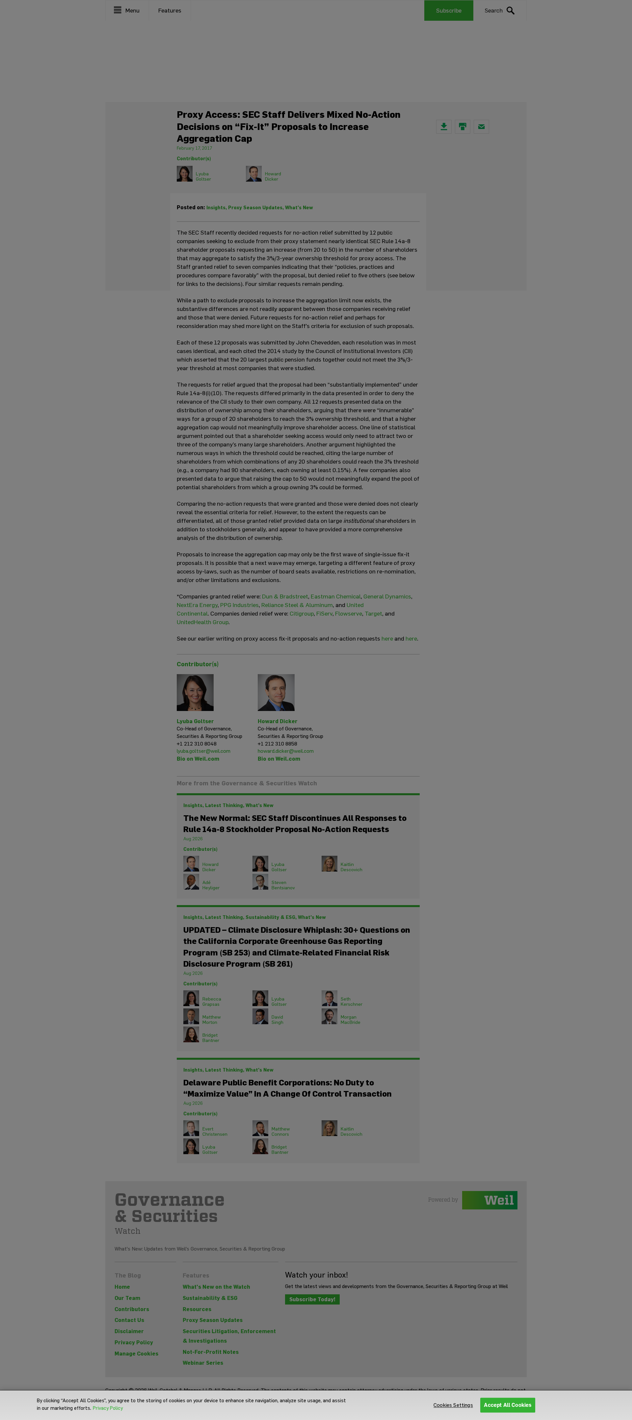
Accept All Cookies (508, 1405)
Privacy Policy (108, 1408)
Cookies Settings (453, 1405)
